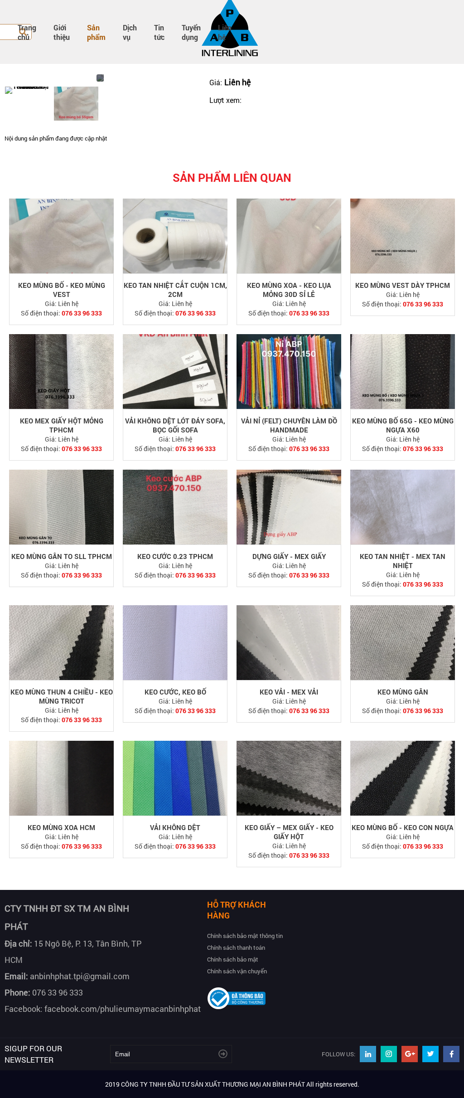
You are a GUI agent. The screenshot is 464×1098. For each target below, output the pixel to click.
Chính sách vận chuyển (237, 971)
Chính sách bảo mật (232, 959)
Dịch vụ (130, 32)
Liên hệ (225, 32)
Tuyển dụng (191, 32)
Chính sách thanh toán (236, 947)
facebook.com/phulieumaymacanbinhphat (122, 1008)
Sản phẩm (96, 32)
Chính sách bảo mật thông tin (245, 936)
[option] (27, 90)
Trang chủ (27, 32)
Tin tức (159, 32)
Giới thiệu (61, 32)
